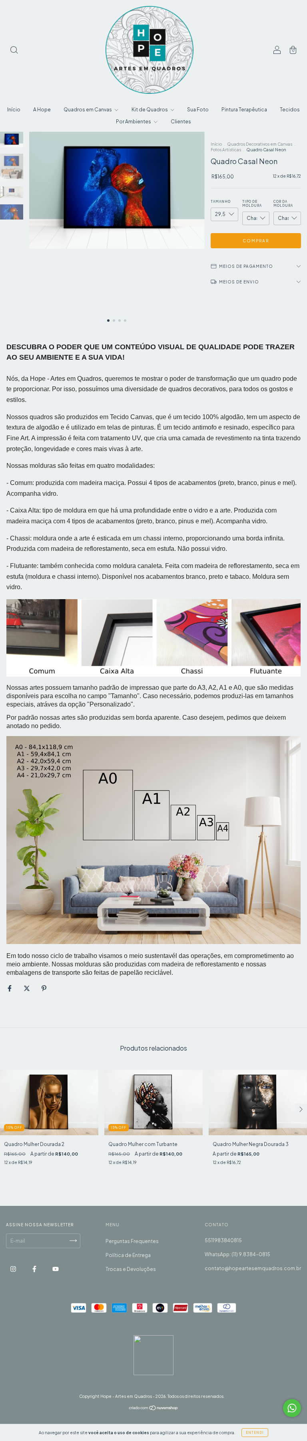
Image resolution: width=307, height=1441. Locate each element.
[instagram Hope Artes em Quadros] (13, 1269)
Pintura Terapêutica (244, 110)
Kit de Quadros (150, 110)
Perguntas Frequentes (132, 1241)
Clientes (181, 122)
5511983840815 (223, 1240)
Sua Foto (198, 110)
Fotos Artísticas (226, 149)
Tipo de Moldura (252, 204)
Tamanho (221, 202)
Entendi (255, 1433)
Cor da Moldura (283, 204)
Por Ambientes (134, 122)
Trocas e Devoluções (131, 1269)
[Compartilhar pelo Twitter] (27, 988)
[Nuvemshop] (154, 1409)
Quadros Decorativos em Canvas (259, 144)
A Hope (42, 110)
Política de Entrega (128, 1255)
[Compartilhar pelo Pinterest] (44, 988)
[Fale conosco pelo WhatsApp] (292, 1408)
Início (13, 110)
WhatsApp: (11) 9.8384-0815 (237, 1254)
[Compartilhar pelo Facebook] (10, 988)
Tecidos (290, 110)
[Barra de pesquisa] (14, 51)
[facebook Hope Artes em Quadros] (34, 1269)
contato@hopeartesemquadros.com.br (253, 1268)
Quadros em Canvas (88, 110)
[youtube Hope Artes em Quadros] (55, 1269)
